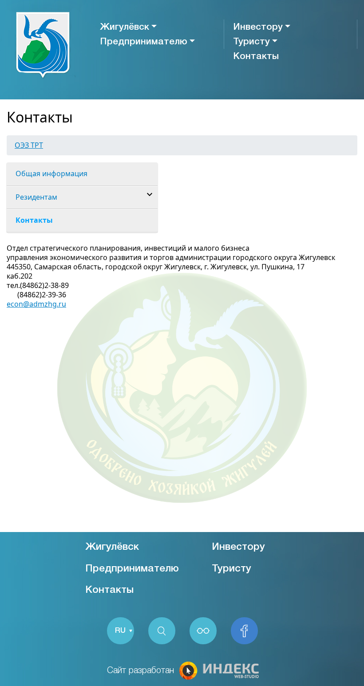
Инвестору (258, 27)
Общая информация (51, 173)
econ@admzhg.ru (36, 304)
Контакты (256, 56)
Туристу (251, 42)
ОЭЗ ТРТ (29, 145)
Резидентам (36, 197)
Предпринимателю (143, 42)
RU (120, 630)
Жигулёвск (124, 27)
